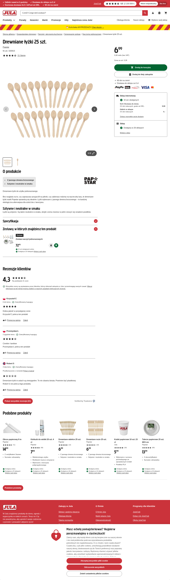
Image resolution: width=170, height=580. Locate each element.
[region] (85, 552)
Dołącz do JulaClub (141, 516)
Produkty (7, 20)
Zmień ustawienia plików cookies (94, 574)
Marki (45, 20)
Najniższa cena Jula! (82, 20)
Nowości (34, 20)
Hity (66, 20)
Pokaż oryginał (28, 371)
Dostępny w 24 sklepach (32, 251)
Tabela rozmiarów (66, 520)
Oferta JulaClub (139, 520)
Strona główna (9, 34)
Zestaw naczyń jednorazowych (37, 238)
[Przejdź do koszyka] (166, 13)
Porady (22, 20)
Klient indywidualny (148, 4)
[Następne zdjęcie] (94, 109)
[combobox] (84, 13)
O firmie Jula (101, 512)
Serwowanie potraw (72, 34)
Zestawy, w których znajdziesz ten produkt (29, 229)
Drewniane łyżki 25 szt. (112, 34)
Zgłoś (25, 320)
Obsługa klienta (123, 20)
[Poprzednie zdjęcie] (6, 109)
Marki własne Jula (103, 516)
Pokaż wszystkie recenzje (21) (18, 401)
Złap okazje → (98, 27)
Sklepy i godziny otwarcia (69, 512)
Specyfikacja (10, 221)
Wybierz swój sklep (159, 20)
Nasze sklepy (138, 20)
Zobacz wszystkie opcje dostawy (132, 116)
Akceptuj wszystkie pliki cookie (94, 561)
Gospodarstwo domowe (26, 34)
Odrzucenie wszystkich (94, 567)
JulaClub (97, 4)
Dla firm (163, 4)
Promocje (56, 20)
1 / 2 (89, 153)
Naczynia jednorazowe (91, 34)
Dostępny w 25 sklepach (12, 472)
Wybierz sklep (125, 133)
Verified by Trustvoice (83, 401)
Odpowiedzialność (103, 520)
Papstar (6, 47)
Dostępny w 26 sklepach (68, 472)
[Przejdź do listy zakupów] (159, 13)
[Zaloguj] (153, 13)
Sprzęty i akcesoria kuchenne (50, 34)
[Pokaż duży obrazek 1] (50, 109)
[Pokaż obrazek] (7, 162)
